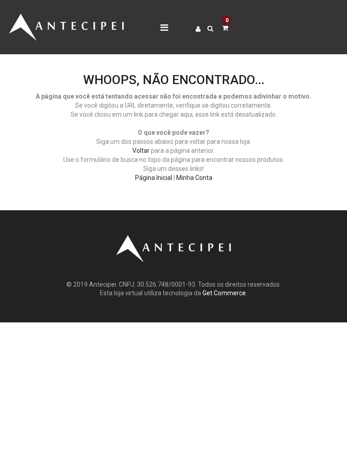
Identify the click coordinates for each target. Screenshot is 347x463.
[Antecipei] (66, 18)
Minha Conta (194, 177)
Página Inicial (153, 177)
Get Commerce (224, 293)
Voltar (141, 150)
